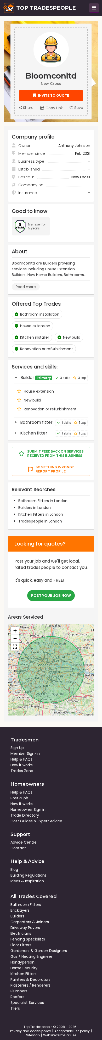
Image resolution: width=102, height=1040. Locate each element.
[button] (15, 631)
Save (78, 107)
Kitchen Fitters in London (40, 514)
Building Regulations (28, 875)
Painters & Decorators (30, 979)
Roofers (17, 996)
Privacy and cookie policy (30, 1031)
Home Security (23, 968)
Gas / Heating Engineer (31, 956)
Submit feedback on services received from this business (55, 453)
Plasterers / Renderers (30, 985)
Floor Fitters (20, 945)
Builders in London (34, 507)
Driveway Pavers (25, 927)
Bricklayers (20, 910)
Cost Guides (21, 821)
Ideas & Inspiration (27, 881)
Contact (18, 848)
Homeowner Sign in (28, 809)
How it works (21, 765)
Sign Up (17, 747)
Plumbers (18, 991)
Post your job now (51, 595)
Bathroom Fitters (25, 904)
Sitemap (33, 1035)
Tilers (15, 1008)
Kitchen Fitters (23, 973)
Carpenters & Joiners (29, 922)
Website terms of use (59, 1035)
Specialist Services (27, 1002)
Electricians (20, 933)
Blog (14, 869)
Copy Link (53, 108)
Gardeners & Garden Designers (38, 950)
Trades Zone (21, 770)
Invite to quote (53, 95)
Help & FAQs (21, 759)
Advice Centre (23, 842)
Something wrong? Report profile (55, 469)
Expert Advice (50, 821)
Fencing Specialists (27, 939)
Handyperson (22, 962)
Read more (26, 286)
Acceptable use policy (72, 1031)
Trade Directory (24, 815)
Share (27, 107)
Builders (17, 916)
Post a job (19, 798)
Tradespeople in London (40, 521)
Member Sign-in (25, 753)
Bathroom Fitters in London (42, 500)
